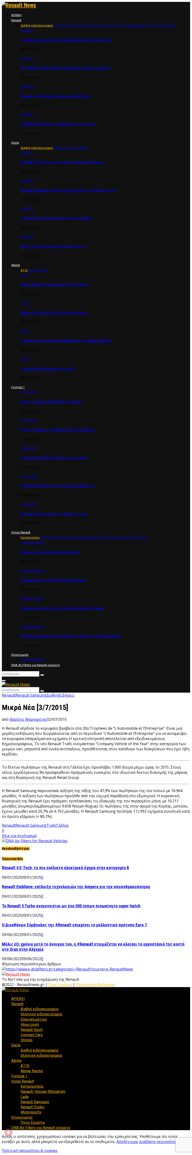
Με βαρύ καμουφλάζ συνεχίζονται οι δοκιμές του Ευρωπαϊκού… (71, 636)
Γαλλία (62, 825)
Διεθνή (27, 30)
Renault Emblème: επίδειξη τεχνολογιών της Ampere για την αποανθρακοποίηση (76, 886)
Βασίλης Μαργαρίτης (28, 719)
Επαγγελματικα (34, 1019)
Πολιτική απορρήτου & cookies (29, 1150)
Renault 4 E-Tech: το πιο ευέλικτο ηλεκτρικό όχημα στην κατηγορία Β (65, 867)
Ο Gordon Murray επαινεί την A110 (48, 369)
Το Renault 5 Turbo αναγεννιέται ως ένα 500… (56, 218)
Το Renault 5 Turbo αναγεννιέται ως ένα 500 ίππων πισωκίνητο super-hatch (71, 906)
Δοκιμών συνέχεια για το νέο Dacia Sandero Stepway (62, 608)
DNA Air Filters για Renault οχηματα (35, 665)
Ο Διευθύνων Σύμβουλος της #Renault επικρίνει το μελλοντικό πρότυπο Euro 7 (74, 925)
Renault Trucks (32, 1107)
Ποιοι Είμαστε (33, 659)
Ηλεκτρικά (30, 1024)
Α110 (25, 275)
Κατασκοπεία (32, 542)
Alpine (15, 265)
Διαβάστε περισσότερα (159, 1141)
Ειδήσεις (66, 695)
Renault (16, 20)
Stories (27, 1040)
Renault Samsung (30, 695)
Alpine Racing (32, 1071)
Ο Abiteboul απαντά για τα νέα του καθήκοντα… (58, 486)
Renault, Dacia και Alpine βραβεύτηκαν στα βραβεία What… (66, 341)
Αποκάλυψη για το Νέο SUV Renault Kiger (53, 580)
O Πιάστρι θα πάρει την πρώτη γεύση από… (55, 458)
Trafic (51, 825)
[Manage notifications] (8, 1132)
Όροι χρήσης (60, 984)
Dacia (15, 142)
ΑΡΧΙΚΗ (16, 15)
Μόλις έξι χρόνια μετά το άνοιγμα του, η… (54, 246)
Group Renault (20, 532)
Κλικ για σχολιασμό (19, 835)
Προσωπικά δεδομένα (95, 984)
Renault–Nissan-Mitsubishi (43, 1091)
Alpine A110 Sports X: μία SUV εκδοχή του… (54, 313)
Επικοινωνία (19, 655)
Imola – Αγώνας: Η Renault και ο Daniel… (52, 402)
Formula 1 (18, 387)
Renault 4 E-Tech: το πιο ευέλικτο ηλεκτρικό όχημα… (62, 162)
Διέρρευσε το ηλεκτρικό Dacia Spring (50, 552)
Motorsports (31, 1112)
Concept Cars (32, 1035)
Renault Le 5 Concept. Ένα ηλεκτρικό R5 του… (56, 96)
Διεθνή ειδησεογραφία (39, 1009)
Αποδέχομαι (127, 1141)
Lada (25, 1097)
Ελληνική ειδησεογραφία (41, 1014)
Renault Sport (32, 1029)
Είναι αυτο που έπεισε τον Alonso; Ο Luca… (55, 514)
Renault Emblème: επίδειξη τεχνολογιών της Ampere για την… (69, 190)
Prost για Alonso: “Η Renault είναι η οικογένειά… (59, 430)
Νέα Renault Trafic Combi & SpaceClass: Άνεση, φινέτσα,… (66, 68)
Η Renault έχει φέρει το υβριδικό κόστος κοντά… (59, 124)
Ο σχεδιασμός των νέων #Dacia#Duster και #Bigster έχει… (67, 40)
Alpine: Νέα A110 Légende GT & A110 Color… (55, 285)
